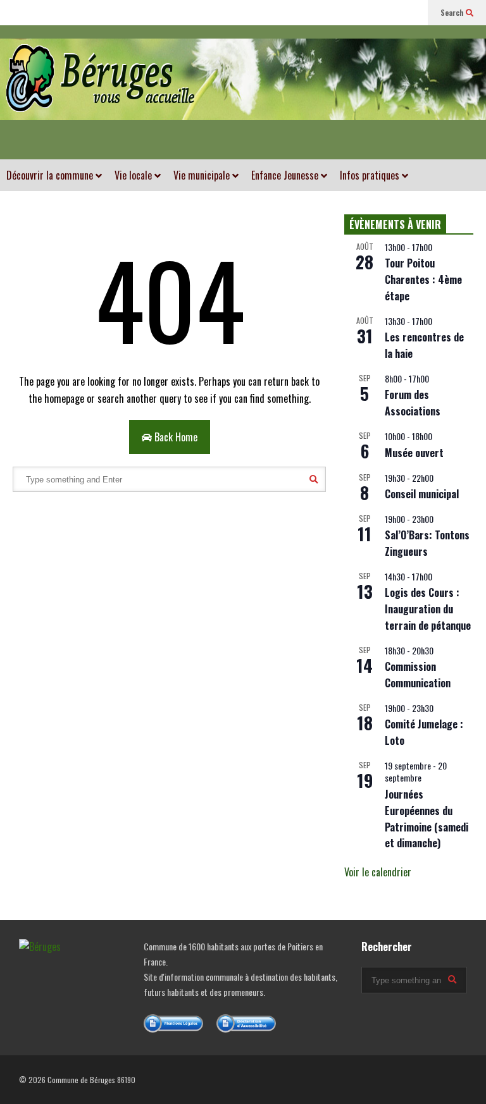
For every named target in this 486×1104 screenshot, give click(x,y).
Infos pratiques (371, 175)
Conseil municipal (422, 493)
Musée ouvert (414, 452)
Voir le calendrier (377, 872)
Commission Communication (418, 674)
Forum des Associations (412, 403)
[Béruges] (243, 92)
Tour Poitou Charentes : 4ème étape (423, 279)
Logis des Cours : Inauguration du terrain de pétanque (428, 609)
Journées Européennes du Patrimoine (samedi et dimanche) (426, 819)
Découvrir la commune (51, 175)
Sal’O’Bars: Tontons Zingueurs (427, 543)
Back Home (174, 437)
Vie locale (134, 175)
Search (453, 12)
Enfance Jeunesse (286, 175)
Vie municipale (202, 175)
